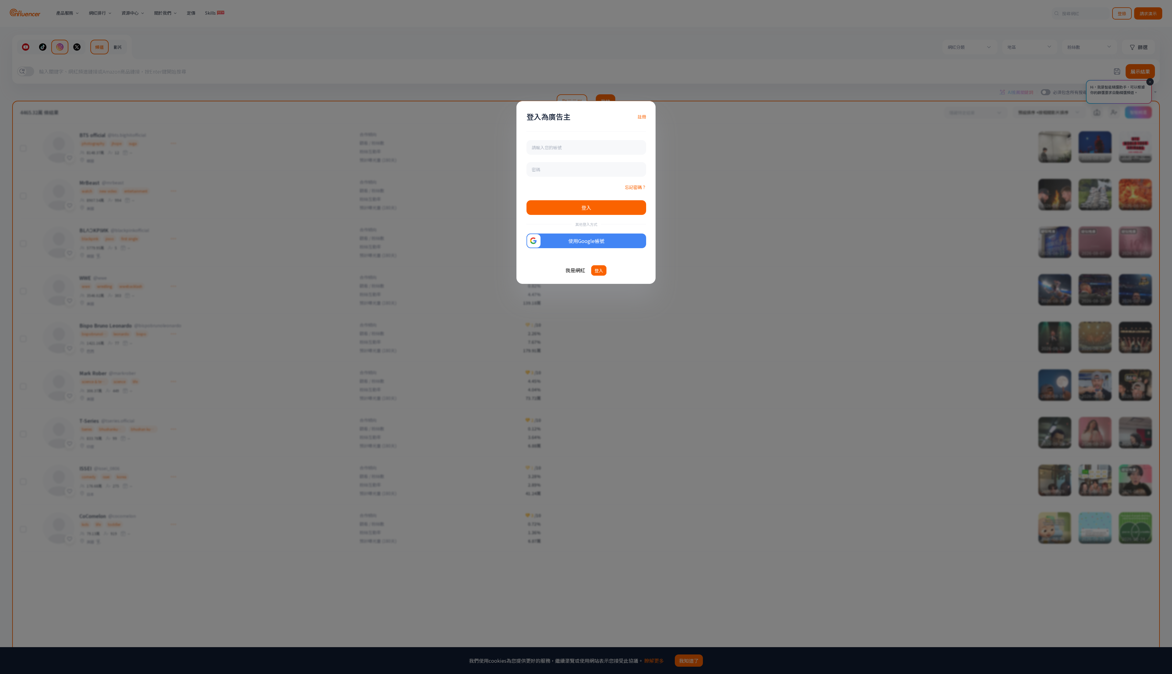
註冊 (642, 117)
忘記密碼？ (635, 187)
